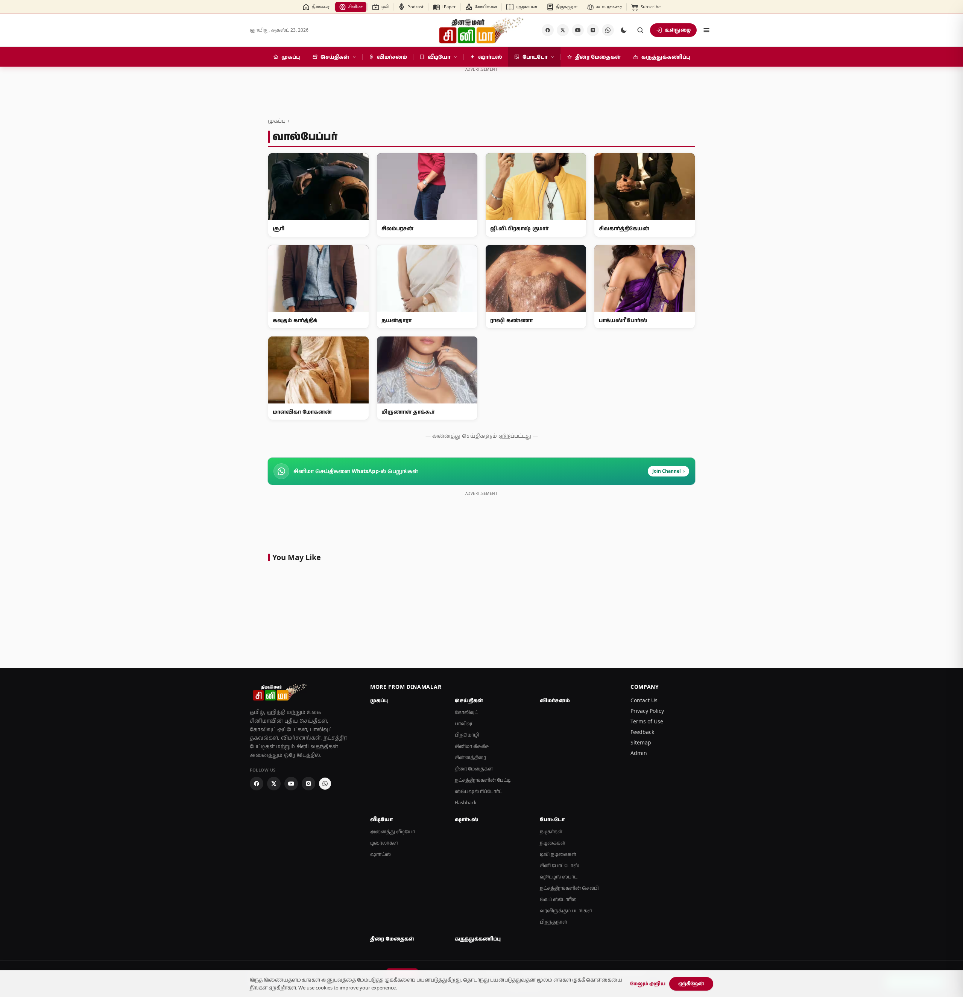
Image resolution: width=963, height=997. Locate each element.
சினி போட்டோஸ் (559, 865)
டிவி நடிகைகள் (558, 854)
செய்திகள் (469, 700)
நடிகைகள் (552, 843)
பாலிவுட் (464, 723)
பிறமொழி (467, 735)
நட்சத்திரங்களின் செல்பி (569, 888)
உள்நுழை (678, 29)
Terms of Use (646, 721)
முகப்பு (277, 120)
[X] (563, 30)
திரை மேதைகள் (474, 769)
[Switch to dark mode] (623, 30)
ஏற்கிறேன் (691, 983)
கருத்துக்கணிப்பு (478, 938)
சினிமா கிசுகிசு (472, 746)
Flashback (466, 802)
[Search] (640, 30)
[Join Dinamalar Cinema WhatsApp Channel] (608, 30)
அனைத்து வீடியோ (392, 831)
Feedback (642, 731)
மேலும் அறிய (647, 983)
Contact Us (644, 700)
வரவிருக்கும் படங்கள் (566, 910)
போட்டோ (552, 819)
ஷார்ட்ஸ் (380, 854)
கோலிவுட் (466, 712)
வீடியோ (381, 819)
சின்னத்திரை (470, 757)
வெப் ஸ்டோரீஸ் (558, 899)
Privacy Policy (647, 710)
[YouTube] (578, 30)
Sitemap (640, 742)
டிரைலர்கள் (384, 843)
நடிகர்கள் (551, 831)
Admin (638, 753)
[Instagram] (593, 30)
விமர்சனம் (555, 700)
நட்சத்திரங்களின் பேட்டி (482, 780)
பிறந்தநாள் (553, 922)
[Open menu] (706, 30)
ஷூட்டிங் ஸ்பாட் (558, 877)
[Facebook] (548, 30)
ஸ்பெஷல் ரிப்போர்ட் (478, 791)
